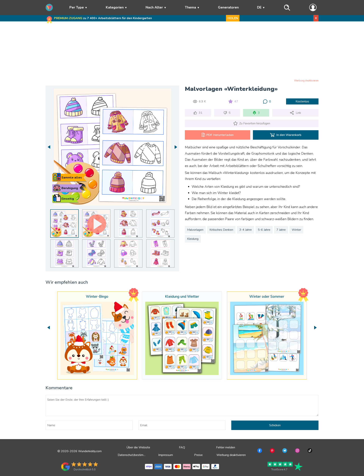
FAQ (182, 447)
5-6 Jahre (264, 230)
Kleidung (192, 239)
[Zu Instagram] (297, 451)
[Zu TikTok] (309, 451)
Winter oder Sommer (266, 297)
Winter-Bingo (97, 297)
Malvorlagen (195, 230)
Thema (190, 7)
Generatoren (228, 7)
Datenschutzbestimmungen (136, 455)
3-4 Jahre (245, 230)
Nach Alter (154, 7)
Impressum (165, 455)
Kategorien (115, 7)
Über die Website (138, 447)
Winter (296, 230)
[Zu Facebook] (259, 451)
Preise (198, 455)
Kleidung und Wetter (182, 297)
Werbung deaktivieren (306, 80)
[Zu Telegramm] (284, 451)
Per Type (76, 7)
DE (259, 7)
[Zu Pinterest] (272, 451)
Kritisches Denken (221, 230)
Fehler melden (225, 447)
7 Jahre (281, 230)
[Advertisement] (182, 50)
